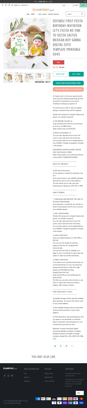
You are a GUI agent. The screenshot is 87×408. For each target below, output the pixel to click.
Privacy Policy (49, 373)
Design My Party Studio (15, 401)
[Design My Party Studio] (43, 10)
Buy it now (76, 74)
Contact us (24, 5)
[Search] (82, 14)
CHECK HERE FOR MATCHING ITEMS (68, 83)
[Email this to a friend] (72, 346)
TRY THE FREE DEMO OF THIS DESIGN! (68, 89)
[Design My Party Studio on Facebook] (2, 5)
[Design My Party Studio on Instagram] (6, 5)
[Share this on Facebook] (60, 346)
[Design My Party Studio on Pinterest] (9, 5)
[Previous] (5, 43)
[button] (34, 14)
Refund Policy (49, 377)
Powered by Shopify (15, 403)
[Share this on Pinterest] (66, 346)
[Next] (49, 43)
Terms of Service (50, 381)
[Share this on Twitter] (55, 346)
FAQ (12, 5)
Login (76, 5)
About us (17, 5)
